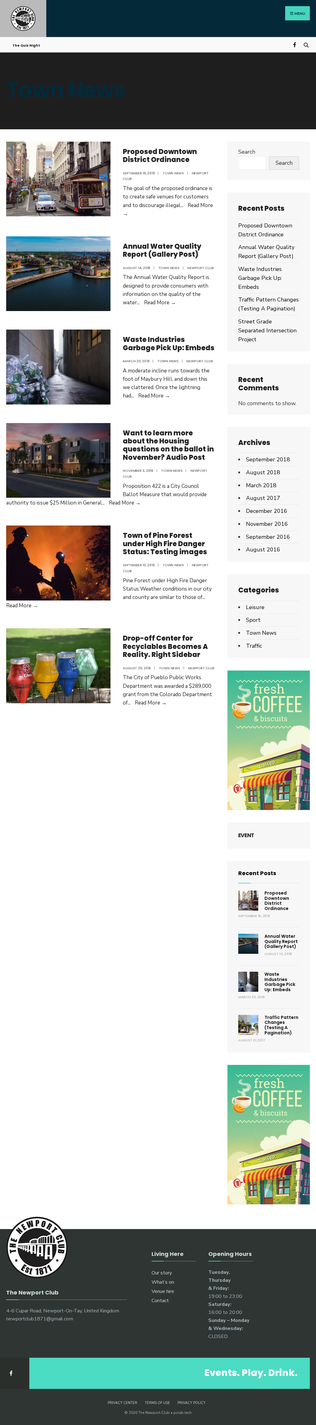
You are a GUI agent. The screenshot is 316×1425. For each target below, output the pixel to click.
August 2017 (263, 498)
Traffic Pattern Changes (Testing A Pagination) (281, 1025)
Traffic (254, 646)
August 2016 (263, 549)
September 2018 (268, 459)
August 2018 (263, 472)
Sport (253, 620)
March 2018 (261, 485)
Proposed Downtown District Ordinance (160, 155)
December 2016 (266, 511)
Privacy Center (122, 1403)
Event (246, 835)
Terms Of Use (157, 1403)
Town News (173, 173)
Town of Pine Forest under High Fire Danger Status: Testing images (165, 544)
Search (246, 152)
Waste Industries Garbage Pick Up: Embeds (168, 343)
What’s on (163, 1282)
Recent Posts (257, 873)
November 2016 (267, 524)
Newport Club (200, 267)
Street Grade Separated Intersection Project (267, 330)
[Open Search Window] (306, 44)
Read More (160, 302)
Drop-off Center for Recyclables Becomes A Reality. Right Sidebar (165, 646)
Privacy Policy (191, 1403)
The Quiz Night (26, 45)
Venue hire (163, 1291)
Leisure (255, 607)
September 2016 (268, 537)
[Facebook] (295, 44)
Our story (162, 1272)
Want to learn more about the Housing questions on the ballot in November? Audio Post (168, 445)
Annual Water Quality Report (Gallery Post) (162, 250)
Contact (160, 1300)
